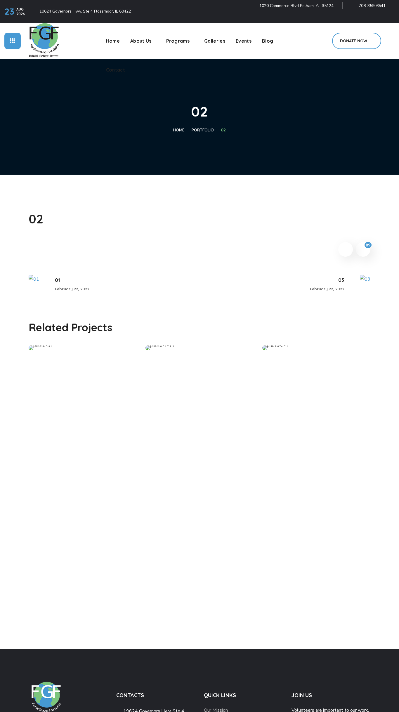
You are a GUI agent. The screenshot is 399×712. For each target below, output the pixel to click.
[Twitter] (351, 17)
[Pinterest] (376, 17)
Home (179, 130)
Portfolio (203, 130)
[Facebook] (363, 17)
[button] (356, 41)
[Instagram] (389, 17)
